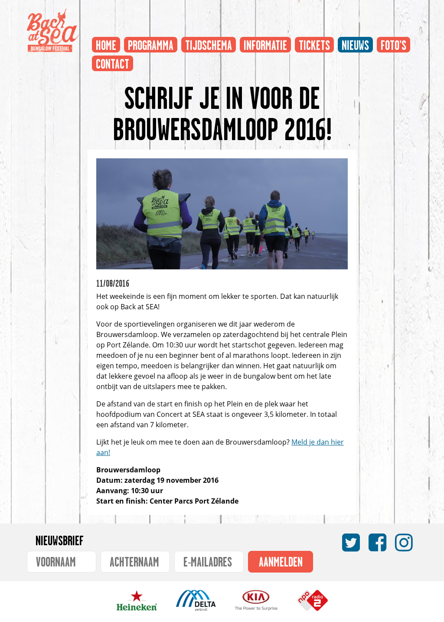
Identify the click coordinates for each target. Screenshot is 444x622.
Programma (150, 43)
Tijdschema (208, 43)
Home (106, 43)
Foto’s (393, 43)
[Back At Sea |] (53, 30)
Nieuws (355, 43)
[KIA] (256, 607)
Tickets (314, 43)
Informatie (265, 43)
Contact (112, 61)
